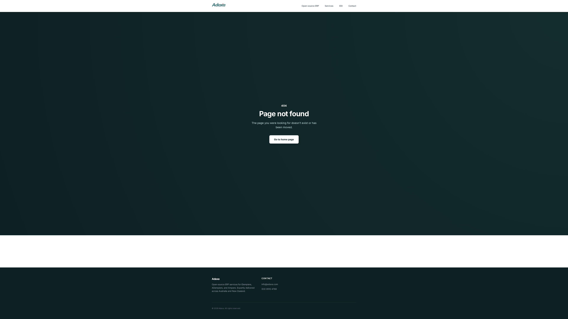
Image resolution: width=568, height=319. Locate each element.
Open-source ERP (310, 6)
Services (329, 6)
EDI (341, 6)
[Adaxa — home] (218, 6)
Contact (352, 6)
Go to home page (284, 139)
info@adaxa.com (270, 284)
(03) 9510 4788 (269, 289)
